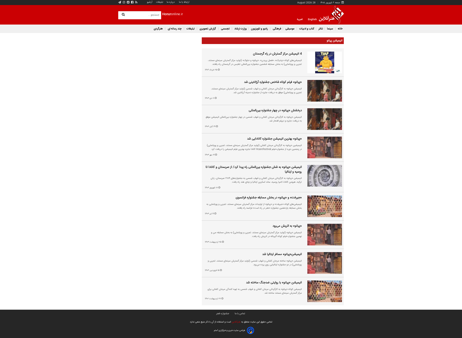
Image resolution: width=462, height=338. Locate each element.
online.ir (172, 14)
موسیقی (290, 29)
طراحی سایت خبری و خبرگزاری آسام (229, 330)
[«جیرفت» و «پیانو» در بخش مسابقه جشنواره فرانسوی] (322, 206)
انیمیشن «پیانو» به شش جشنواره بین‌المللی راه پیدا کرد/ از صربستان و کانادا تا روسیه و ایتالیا (254, 169)
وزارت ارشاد (240, 29)
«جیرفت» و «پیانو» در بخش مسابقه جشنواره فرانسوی (269, 197)
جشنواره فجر (222, 313)
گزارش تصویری (208, 29)
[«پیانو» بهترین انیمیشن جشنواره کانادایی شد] (322, 147)
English (312, 19)
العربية (300, 19)
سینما (330, 29)
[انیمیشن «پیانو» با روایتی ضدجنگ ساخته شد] (322, 291)
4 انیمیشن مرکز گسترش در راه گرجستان (277, 54)
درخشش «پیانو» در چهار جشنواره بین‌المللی (275, 110)
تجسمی (225, 29)
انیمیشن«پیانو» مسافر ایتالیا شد (282, 254)
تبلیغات (159, 2)
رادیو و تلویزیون (259, 29)
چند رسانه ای (174, 29)
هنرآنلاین (236, 322)
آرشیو (149, 2)
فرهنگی (276, 29)
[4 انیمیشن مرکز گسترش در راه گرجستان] (322, 62)
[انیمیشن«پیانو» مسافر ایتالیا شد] (322, 263)
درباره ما (170, 2)
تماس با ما (240, 313)
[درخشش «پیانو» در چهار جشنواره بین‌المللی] (322, 119)
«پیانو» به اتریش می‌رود (287, 226)
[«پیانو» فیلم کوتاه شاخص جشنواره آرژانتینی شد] (322, 91)
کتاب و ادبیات (306, 29)
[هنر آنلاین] (331, 15)
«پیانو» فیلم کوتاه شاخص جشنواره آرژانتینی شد (273, 82)
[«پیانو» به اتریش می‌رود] (322, 234)
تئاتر (320, 29)
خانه (340, 29)
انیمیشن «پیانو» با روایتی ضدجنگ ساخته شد (274, 282)
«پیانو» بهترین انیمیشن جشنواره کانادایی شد (274, 139)
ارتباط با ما (184, 2)
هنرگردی (158, 29)
